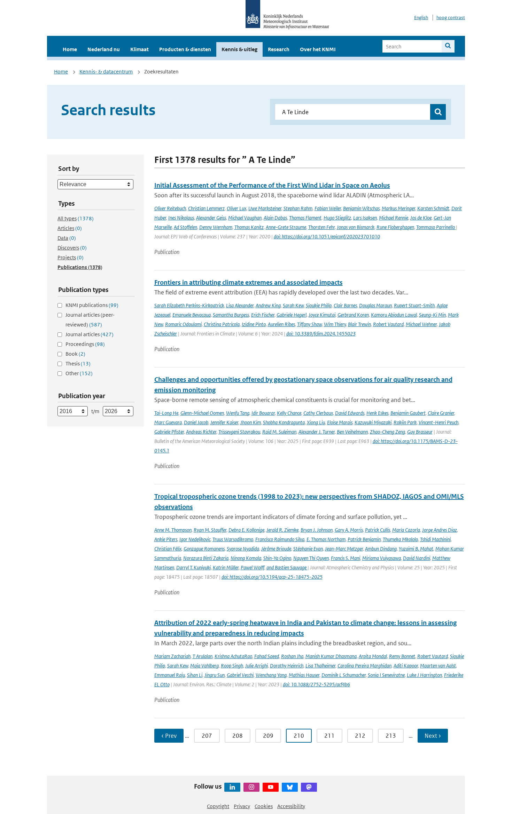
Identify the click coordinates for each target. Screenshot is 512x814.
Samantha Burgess (231, 314)
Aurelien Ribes (281, 324)
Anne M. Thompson (173, 530)
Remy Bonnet (402, 656)
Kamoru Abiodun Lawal (394, 314)
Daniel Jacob (196, 422)
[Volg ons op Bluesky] (289, 787)
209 (268, 736)
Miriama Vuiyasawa (381, 558)
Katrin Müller (226, 567)
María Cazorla (406, 530)
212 (360, 736)
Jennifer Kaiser (224, 422)
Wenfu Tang (237, 413)
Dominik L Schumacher (343, 675)
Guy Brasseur (420, 431)
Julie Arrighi (256, 665)
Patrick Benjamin (364, 539)
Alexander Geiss (211, 217)
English (421, 18)
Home (70, 49)
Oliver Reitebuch (170, 208)
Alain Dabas (275, 217)
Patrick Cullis (377, 530)
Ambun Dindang (381, 548)
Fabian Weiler (328, 208)
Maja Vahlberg (204, 665)
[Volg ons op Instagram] (251, 787)
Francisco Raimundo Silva (279, 539)
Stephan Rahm (298, 208)
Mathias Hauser (304, 675)
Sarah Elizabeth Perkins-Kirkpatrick (189, 305)
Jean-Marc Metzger (344, 548)
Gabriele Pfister (169, 431)
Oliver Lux (236, 208)
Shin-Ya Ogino (277, 558)
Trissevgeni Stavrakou (239, 431)
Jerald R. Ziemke (282, 530)
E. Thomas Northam (326, 539)
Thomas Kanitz (249, 227)
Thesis (78, 363)
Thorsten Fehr (321, 227)
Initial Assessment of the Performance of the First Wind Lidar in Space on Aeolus (272, 185)
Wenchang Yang (271, 675)
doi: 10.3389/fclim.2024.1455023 (321, 333)
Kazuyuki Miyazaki (373, 422)
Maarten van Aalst (438, 665)
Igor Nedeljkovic (194, 539)
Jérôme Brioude (276, 548)
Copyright (218, 806)
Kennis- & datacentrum (106, 71)
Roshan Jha (292, 656)
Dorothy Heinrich (286, 665)
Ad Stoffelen (185, 227)
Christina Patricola (222, 324)
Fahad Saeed (266, 656)
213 (391, 736)
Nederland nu (103, 49)
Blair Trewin (359, 324)
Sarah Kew (293, 305)
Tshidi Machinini (435, 539)
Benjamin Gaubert (408, 413)
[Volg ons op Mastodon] (309, 787)
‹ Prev (169, 736)
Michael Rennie (393, 217)
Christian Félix (167, 548)
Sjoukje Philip (319, 305)
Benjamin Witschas (361, 208)
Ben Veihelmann (352, 431)
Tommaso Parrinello (436, 227)
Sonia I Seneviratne (386, 675)
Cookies (264, 806)
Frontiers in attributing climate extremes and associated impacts (248, 282)
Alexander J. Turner (316, 431)
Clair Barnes (345, 305)
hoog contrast (450, 18)
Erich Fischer (262, 314)
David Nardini (416, 558)
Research (278, 49)
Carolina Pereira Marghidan (364, 665)
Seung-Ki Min (432, 314)
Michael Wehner (421, 324)
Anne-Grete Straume (286, 227)
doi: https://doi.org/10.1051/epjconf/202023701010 (327, 236)
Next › (433, 736)
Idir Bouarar (263, 413)
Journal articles (89, 334)
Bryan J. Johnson (317, 530)
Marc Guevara (168, 422)
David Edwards (349, 413)
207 (207, 736)
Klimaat (139, 49)
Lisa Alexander (240, 305)
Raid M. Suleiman (279, 431)
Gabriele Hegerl (292, 314)
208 (237, 736)
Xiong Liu (316, 422)
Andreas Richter (201, 431)
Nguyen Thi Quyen (311, 558)
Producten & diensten (185, 49)
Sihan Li (194, 675)
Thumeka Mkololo (400, 539)
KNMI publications (91, 305)
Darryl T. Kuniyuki (193, 567)
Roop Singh (232, 665)
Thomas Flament (305, 217)
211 (329, 736)
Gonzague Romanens (204, 548)
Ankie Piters (165, 539)
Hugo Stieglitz (337, 217)
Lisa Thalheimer (320, 665)
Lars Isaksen (365, 217)
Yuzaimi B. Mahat (416, 548)
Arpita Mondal (373, 656)
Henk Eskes (377, 413)
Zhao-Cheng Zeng (387, 431)
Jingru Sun (214, 675)
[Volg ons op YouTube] (270, 787)
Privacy (242, 806)
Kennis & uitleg (239, 49)
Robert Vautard (388, 324)
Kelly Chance (289, 413)
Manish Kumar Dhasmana (331, 656)
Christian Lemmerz (206, 208)
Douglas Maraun (375, 305)
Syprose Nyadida (243, 548)
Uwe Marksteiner (264, 208)
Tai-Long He (166, 413)
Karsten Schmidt (433, 208)
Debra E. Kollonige (246, 530)
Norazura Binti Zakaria (205, 558)
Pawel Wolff (252, 567)
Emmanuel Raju (169, 675)
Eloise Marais (339, 422)
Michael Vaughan (245, 217)
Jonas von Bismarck (355, 227)
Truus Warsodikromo (232, 539)
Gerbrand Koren (353, 314)
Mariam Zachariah (172, 656)
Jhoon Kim (250, 422)
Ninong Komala (246, 558)
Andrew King (268, 305)
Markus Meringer (398, 208)
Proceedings (85, 344)
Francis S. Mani (345, 558)
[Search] (448, 46)
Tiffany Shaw (309, 324)
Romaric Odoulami (183, 324)
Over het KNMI (318, 49)
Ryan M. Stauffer (210, 530)
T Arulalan (202, 656)
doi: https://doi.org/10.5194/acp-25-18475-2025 (272, 577)
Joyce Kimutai (322, 314)
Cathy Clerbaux (318, 413)
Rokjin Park (405, 422)
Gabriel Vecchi (240, 675)
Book (75, 353)
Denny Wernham (215, 227)
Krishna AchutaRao (233, 656)
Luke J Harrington (424, 675)
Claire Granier (441, 413)
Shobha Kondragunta (284, 422)
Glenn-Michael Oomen (202, 413)
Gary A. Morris (349, 530)
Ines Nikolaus (181, 217)
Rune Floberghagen (395, 227)
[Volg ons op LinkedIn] (232, 787)
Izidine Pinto (254, 324)
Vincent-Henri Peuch (438, 422)
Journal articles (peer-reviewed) (90, 319)
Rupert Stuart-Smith (414, 305)
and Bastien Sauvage (287, 567)
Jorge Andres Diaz (439, 530)
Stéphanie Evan (308, 548)
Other (79, 373)
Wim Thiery (335, 324)
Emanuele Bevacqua (191, 314)
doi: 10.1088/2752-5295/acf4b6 (316, 684)
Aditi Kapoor (406, 665)
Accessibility (291, 806)
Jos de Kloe (421, 217)
